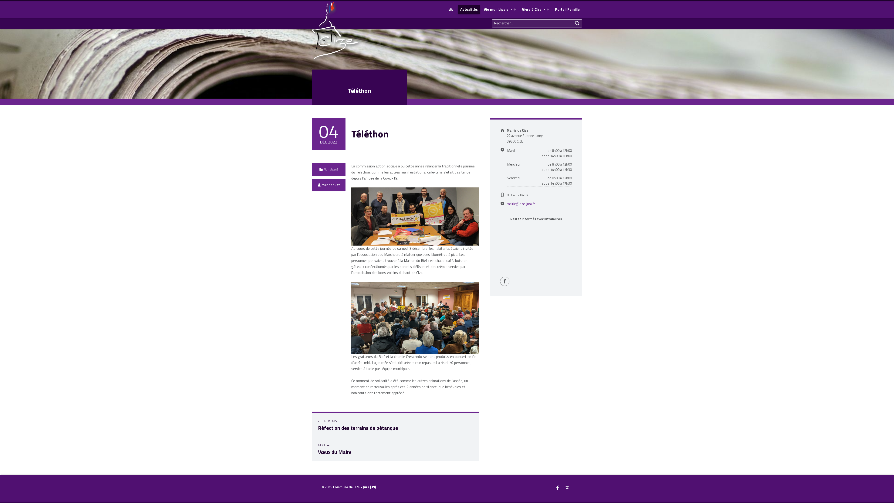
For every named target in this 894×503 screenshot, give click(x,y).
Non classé (331, 169)
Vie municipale (496, 9)
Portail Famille (567, 9)
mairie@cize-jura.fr (521, 204)
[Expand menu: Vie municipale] (515, 9)
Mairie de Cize (331, 185)
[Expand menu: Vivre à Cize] (548, 9)
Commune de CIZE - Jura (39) (354, 487)
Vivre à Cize (532, 9)
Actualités (469, 9)
